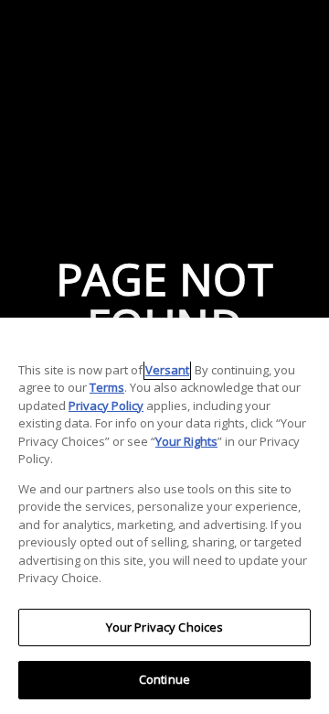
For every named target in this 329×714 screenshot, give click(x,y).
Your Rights (186, 441)
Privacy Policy (106, 405)
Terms (107, 387)
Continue (164, 679)
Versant (167, 370)
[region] (164, 516)
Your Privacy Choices (165, 627)
